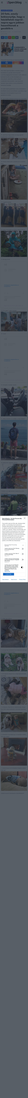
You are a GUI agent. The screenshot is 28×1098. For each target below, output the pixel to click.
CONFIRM (8, 574)
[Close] (25, 518)
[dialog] (14, 549)
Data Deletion (5, 579)
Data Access (14, 579)
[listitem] (14, 545)
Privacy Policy (22, 579)
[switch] (22, 549)
